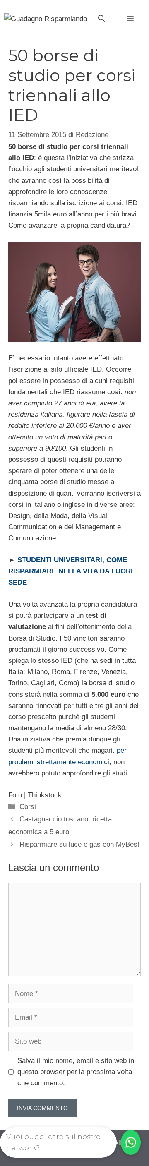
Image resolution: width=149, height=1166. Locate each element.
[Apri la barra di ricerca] (101, 18)
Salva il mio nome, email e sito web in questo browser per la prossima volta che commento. (75, 1072)
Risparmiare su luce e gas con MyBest (79, 844)
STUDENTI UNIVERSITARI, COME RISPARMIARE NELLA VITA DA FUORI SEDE (70, 571)
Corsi (27, 807)
